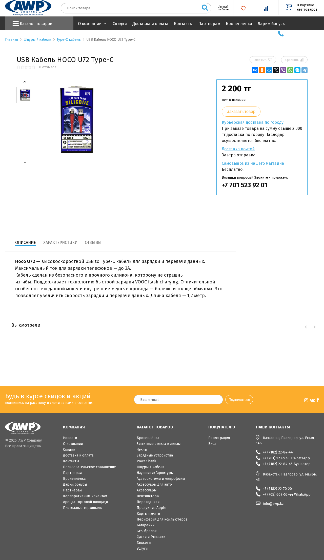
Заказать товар (241, 111)
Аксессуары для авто (154, 484)
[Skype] (297, 70)
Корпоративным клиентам (85, 496)
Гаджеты (144, 543)
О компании (90, 23)
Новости (70, 438)
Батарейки (145, 525)
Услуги (142, 548)
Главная (11, 39)
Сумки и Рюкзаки (151, 537)
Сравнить (294, 60)
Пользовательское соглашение (89, 467)
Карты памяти (148, 513)
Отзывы (93, 242)
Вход (212, 444)
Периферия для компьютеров (162, 519)
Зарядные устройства (155, 455)
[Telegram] (304, 70)
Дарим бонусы (272, 23)
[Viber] (283, 70)
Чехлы (142, 449)
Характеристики (60, 242)
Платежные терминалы (82, 508)
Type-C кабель (69, 39)
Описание (25, 242)
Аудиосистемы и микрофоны (161, 478)
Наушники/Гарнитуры (155, 473)
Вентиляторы (148, 496)
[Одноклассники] (262, 70)
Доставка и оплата (150, 23)
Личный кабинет (222, 8)
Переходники (148, 502)
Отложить (263, 60)
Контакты (183, 23)
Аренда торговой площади (85, 502)
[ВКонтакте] (255, 70)
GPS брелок (147, 531)
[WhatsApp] (290, 70)
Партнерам (209, 23)
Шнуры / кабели (37, 39)
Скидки (120, 23)
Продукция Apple (151, 508)
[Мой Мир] (269, 70)
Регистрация (219, 438)
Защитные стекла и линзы (158, 444)
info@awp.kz (273, 504)
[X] (276, 70)
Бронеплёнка (239, 23)
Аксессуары (146, 490)
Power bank (146, 461)
